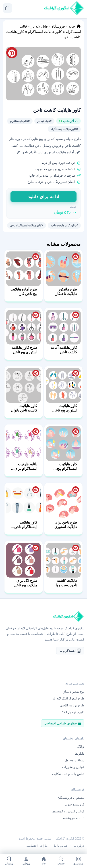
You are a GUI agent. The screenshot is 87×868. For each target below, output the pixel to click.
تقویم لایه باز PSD (72, 712)
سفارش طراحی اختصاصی (60, 723)
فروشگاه (58, 26)
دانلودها (79, 753)
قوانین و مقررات (73, 767)
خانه (72, 26)
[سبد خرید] (7, 8)
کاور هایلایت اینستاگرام (45, 32)
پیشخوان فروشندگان (71, 797)
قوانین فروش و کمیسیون (68, 811)
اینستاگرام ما (68, 650)
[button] (43, 73)
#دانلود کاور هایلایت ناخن (64, 225)
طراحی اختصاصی (37, 845)
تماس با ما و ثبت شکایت (68, 774)
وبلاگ (80, 747)
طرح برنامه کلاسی (72, 705)
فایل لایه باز (39, 26)
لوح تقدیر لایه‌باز (74, 691)
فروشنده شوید (74, 804)
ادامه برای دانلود (43, 196)
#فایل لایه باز (44, 121)
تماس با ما (60, 845)
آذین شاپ (68, 121)
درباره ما (79, 845)
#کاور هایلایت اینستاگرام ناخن (26, 225)
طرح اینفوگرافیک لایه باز (68, 698)
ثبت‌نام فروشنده (73, 818)
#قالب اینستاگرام (20, 121)
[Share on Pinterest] (75, 256)
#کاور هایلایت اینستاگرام (64, 129)
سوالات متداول (74, 760)
